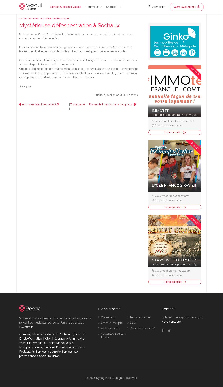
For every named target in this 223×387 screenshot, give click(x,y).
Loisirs (51, 343)
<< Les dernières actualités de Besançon (44, 18)
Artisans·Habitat (42, 334)
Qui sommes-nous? (143, 328)
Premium (49, 347)
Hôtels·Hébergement (56, 338)
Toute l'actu (77, 104)
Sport (42, 356)
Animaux (24, 334)
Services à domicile (48, 351)
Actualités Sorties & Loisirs (113, 335)
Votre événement (185, 7)
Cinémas (80, 334)
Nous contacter (140, 317)
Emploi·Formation (30, 338)
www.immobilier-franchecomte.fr (175, 121)
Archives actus (110, 328)
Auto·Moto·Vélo (63, 334)
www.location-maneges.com (172, 270)
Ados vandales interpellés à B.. (40, 104)
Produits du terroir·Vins (70, 347)
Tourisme (53, 356)
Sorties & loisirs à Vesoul (65, 7)
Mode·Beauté (65, 343)
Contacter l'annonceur (169, 125)
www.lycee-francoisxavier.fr (172, 195)
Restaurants (27, 351)
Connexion (158, 7)
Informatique (37, 343)
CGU (133, 323)
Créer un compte (112, 323)
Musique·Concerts (30, 347)
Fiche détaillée (173, 132)
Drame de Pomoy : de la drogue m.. (111, 104)
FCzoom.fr (26, 327)
